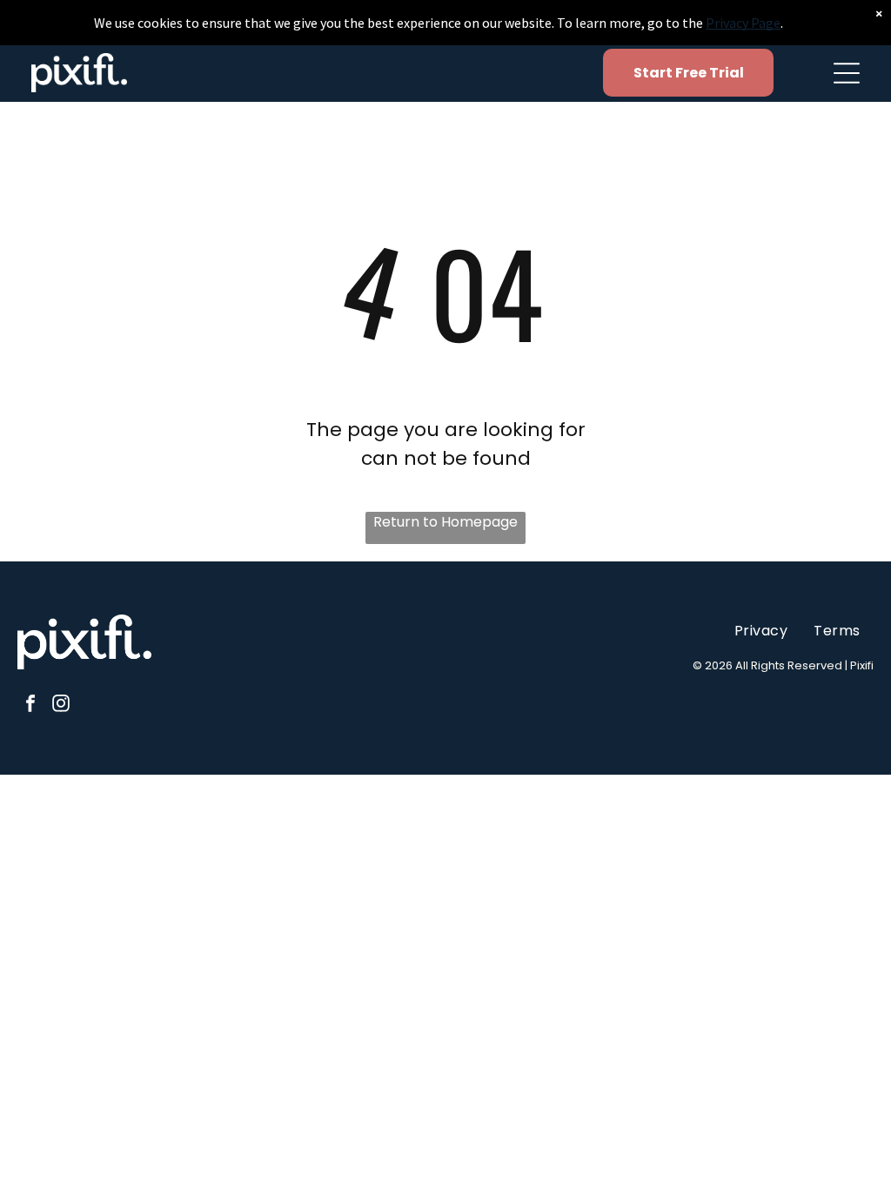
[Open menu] (847, 73)
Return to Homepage (445, 522)
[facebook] (30, 705)
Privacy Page (743, 22)
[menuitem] (761, 630)
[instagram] (61, 705)
